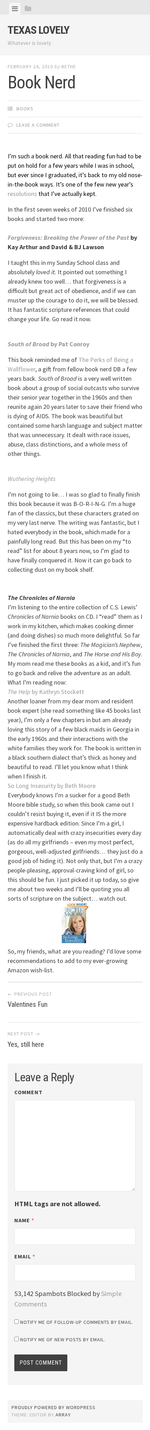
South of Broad (28, 344)
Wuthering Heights (31, 479)
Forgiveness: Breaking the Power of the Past (68, 238)
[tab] (15, 9)
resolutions (22, 194)
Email (24, 1256)
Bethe (68, 66)
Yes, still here (26, 1039)
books (24, 108)
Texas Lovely (38, 30)
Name (24, 1220)
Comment (28, 1092)
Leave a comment (38, 125)
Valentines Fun (30, 1000)
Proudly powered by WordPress (54, 1407)
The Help (46, 692)
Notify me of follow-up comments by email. (76, 1322)
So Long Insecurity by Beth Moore (52, 786)
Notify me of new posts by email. (62, 1339)
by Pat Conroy (69, 344)
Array (63, 1415)
